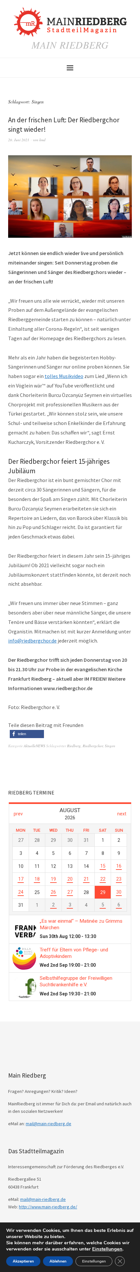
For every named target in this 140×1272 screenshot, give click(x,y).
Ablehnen (57, 1261)
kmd (42, 139)
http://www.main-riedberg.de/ (48, 1207)
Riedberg (74, 745)
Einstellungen (107, 1249)
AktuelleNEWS (34, 745)
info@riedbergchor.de (32, 640)
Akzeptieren (23, 1261)
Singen (110, 745)
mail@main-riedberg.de (48, 1124)
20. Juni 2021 (18, 139)
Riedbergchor (93, 745)
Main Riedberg (70, 44)
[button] (27, 734)
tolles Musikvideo (64, 376)
